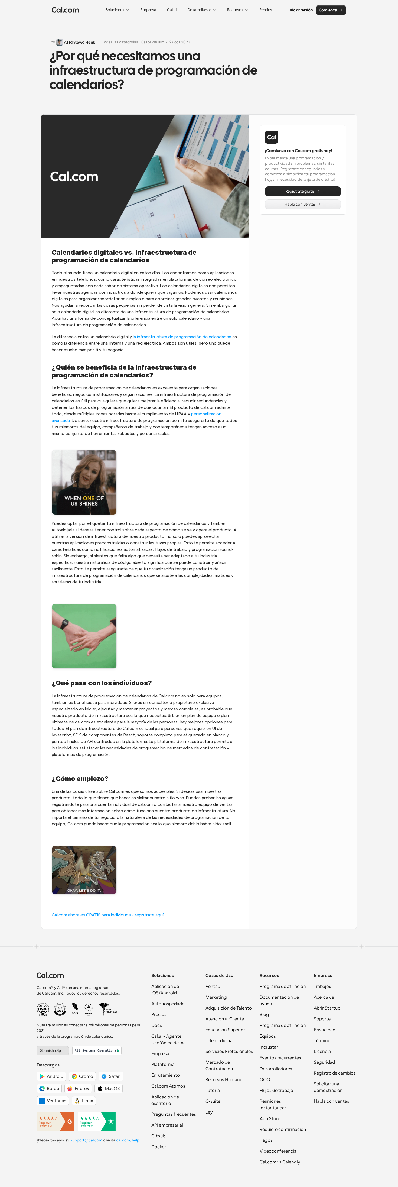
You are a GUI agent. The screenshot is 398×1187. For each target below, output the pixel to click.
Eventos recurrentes (280, 1058)
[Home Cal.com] (65, 10)
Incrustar (269, 1047)
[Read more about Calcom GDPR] (88, 1009)
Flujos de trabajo (276, 1090)
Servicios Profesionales (229, 1051)
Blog (264, 1014)
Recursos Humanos (225, 1079)
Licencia (322, 1051)
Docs (156, 1025)
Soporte (322, 1019)
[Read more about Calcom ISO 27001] (43, 1009)
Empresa (160, 1053)
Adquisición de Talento (228, 1008)
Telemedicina (219, 1040)
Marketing (216, 997)
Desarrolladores (276, 1068)
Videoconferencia (278, 1151)
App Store (270, 1118)
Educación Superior (225, 1029)
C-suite (212, 1101)
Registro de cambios (335, 1073)
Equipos (268, 1036)
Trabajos (322, 986)
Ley (209, 1112)
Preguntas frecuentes (173, 1114)
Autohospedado (168, 1003)
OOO (265, 1079)
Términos (323, 1040)
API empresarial (167, 1125)
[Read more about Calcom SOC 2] (60, 1009)
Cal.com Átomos (168, 1086)
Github (158, 1136)
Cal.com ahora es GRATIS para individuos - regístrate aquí (108, 915)
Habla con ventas (331, 1101)
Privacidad (324, 1029)
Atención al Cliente (224, 1019)
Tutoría (212, 1090)
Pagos (266, 1140)
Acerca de (324, 997)
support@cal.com (86, 1140)
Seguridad (324, 1062)
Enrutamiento (165, 1075)
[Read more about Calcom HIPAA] (107, 1009)
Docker (158, 1146)
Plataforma (163, 1064)
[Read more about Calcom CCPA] (75, 1009)
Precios (159, 1014)
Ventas (212, 986)
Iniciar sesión (301, 10)
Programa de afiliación (283, 986)
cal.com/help (127, 1140)
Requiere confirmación (283, 1129)
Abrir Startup (327, 1008)
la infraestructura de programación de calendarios (182, 337)
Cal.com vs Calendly (280, 1162)
